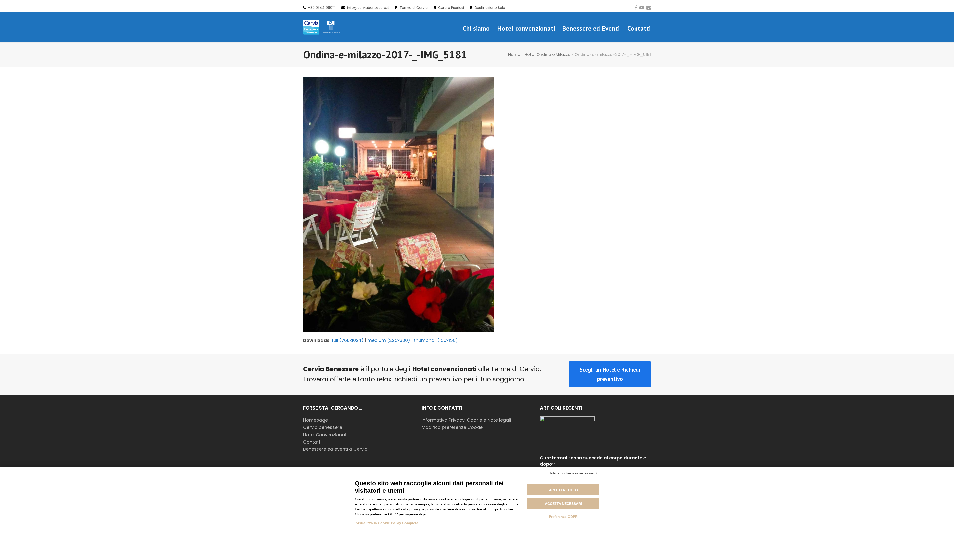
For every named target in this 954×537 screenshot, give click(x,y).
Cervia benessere (322, 427)
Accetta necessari (563, 504)
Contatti (312, 442)
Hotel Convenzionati (325, 435)
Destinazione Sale (490, 7)
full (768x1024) (348, 340)
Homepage (315, 420)
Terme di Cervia (414, 7)
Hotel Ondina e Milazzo (547, 54)
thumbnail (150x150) (436, 340)
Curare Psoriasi (451, 7)
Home (514, 54)
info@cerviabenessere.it (368, 7)
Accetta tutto (563, 490)
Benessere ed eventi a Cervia (335, 449)
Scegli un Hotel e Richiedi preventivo (610, 374)
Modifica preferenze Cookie (452, 427)
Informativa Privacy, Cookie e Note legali (466, 420)
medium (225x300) (388, 340)
